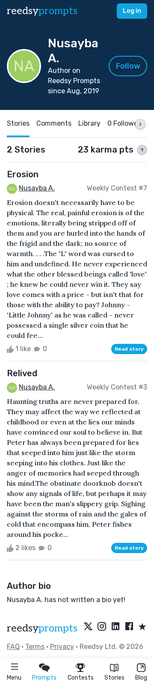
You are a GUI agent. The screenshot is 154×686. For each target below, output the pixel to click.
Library (89, 123)
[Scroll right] (140, 124)
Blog (141, 677)
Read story (129, 349)
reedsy (42, 11)
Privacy (62, 647)
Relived (22, 373)
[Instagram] (102, 627)
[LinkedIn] (115, 627)
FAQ (13, 647)
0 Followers (125, 123)
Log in (132, 10)
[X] (88, 627)
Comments (53, 123)
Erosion (22, 174)
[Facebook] (129, 627)
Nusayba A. (37, 188)
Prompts (44, 677)
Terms (34, 647)
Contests (81, 677)
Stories (114, 677)
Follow (128, 66)
